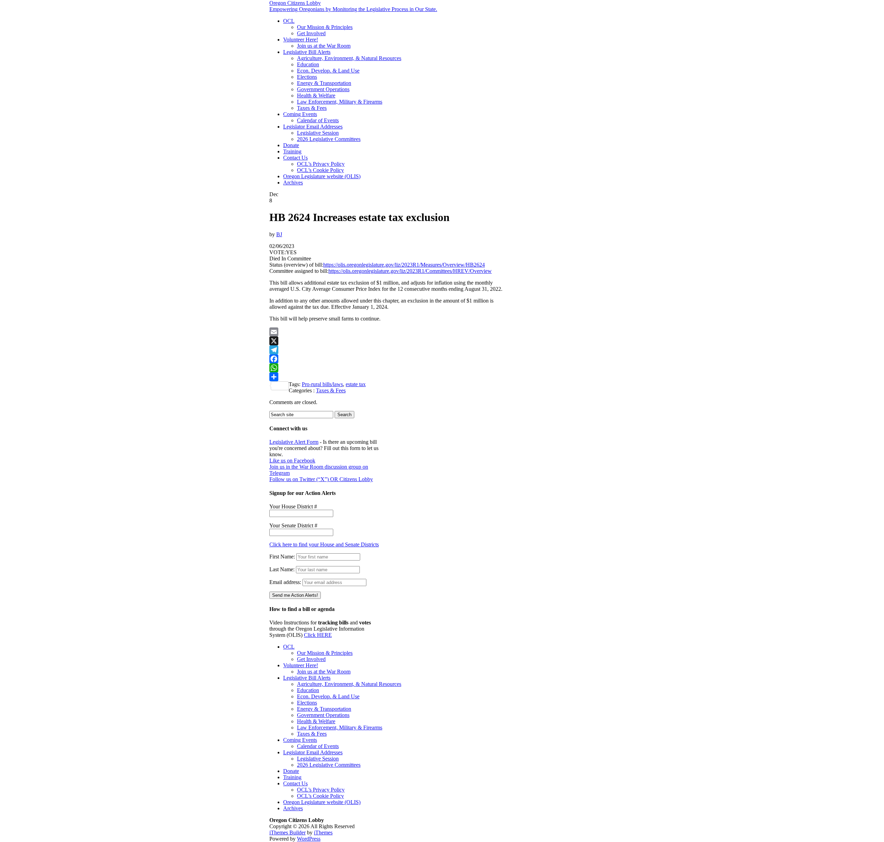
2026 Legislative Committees (329, 139)
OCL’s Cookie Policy (320, 170)
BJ (279, 234)
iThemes (323, 832)
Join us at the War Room (323, 46)
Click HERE (318, 635)
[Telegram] (386, 349)
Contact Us (295, 158)
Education (308, 64)
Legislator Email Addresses (313, 127)
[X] (386, 340)
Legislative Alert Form (293, 442)
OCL (289, 21)
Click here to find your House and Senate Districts (324, 544)
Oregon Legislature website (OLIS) (322, 176)
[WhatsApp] (386, 367)
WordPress (308, 839)
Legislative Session (318, 133)
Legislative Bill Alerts (306, 52)
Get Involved (311, 33)
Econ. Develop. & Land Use (328, 71)
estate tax (356, 384)
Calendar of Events (318, 120)
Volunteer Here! (300, 39)
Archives (293, 182)
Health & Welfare (316, 95)
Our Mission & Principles (325, 27)
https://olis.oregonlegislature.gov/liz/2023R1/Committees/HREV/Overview (410, 271)
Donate (291, 145)
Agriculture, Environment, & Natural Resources (349, 58)
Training (292, 151)
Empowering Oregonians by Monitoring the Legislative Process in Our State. (353, 9)
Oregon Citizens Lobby (295, 3)
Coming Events (300, 114)
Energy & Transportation (324, 83)
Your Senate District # (293, 525)
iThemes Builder (287, 832)
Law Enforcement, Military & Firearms (339, 102)
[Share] (386, 376)
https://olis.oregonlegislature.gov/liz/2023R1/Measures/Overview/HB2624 (404, 265)
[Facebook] (386, 358)
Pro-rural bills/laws (322, 384)
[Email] (386, 331)
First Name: (282, 556)
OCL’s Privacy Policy (321, 164)
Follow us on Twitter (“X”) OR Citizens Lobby (321, 479)
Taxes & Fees (312, 108)
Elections (307, 77)
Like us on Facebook (292, 460)
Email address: (285, 582)
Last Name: (282, 569)
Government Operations (323, 89)
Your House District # (293, 506)
